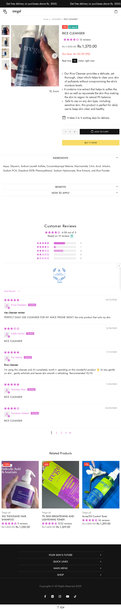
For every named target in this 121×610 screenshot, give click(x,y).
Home (45, 19)
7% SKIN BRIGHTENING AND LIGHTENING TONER (58, 518)
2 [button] (56, 433)
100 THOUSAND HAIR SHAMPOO (14, 518)
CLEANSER (56, 19)
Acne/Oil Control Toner (94, 516)
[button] (72, 39)
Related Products (60, 453)
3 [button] (61, 433)
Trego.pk (17, 11)
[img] (11, 300)
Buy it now (91, 142)
